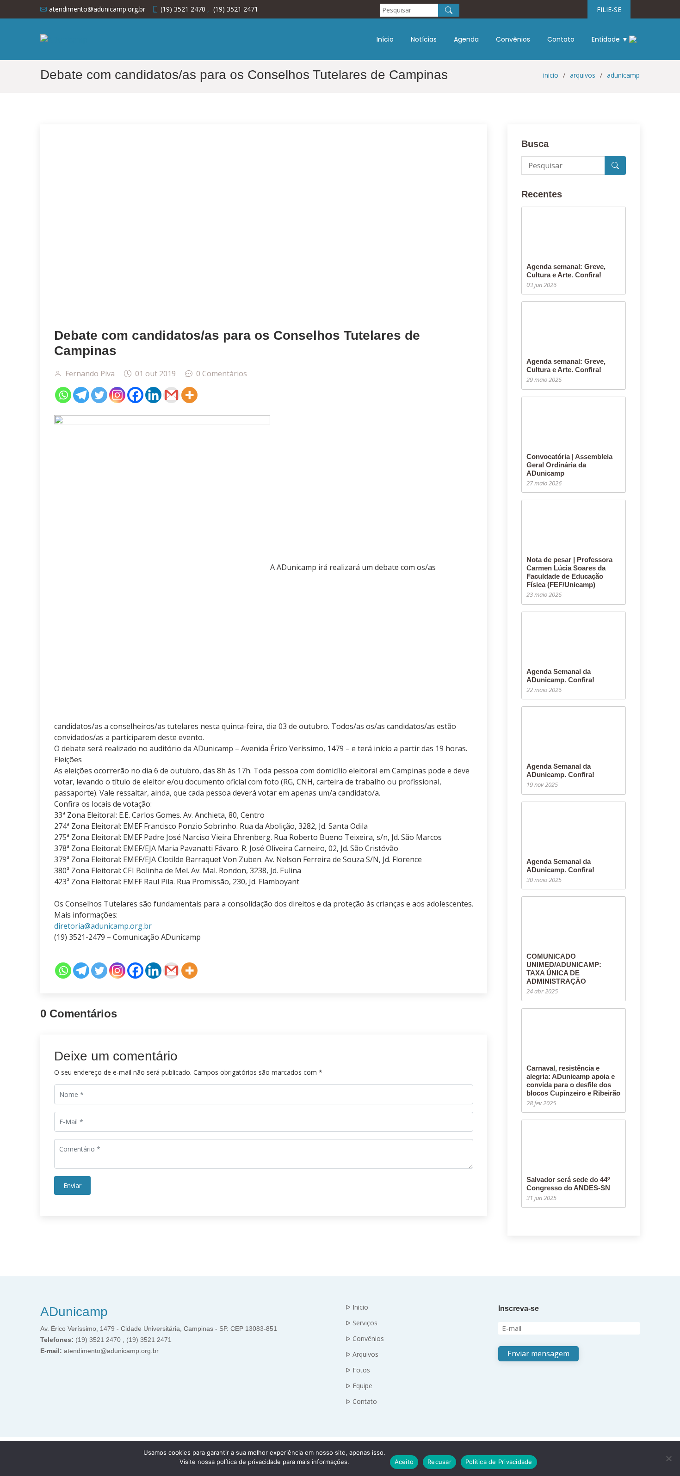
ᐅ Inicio (357, 1307)
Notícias (424, 39)
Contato (561, 39)
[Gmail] (171, 395)
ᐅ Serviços (361, 1323)
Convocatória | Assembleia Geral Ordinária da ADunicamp (569, 465)
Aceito (404, 1461)
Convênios (513, 39)
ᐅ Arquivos (362, 1354)
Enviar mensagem (538, 1353)
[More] (189, 395)
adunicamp (623, 75)
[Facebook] (135, 395)
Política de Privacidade (498, 1461)
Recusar (439, 1461)
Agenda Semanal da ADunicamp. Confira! (560, 676)
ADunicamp (74, 1312)
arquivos (582, 75)
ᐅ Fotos (358, 1370)
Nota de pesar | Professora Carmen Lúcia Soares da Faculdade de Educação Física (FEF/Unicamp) (569, 572)
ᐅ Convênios (365, 1338)
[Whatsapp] (63, 395)
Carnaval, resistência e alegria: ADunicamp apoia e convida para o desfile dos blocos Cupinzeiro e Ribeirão (573, 1080)
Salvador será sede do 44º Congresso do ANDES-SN (568, 1184)
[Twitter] (99, 395)
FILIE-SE (609, 9)
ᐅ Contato (361, 1401)
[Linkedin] (153, 395)
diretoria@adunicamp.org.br (103, 926)
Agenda (466, 39)
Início (385, 39)
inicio (550, 75)
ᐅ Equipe (359, 1386)
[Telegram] (81, 395)
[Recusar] (668, 1458)
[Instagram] (117, 395)
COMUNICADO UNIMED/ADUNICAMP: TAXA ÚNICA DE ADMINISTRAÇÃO (563, 968)
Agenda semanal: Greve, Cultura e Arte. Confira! (566, 271)
